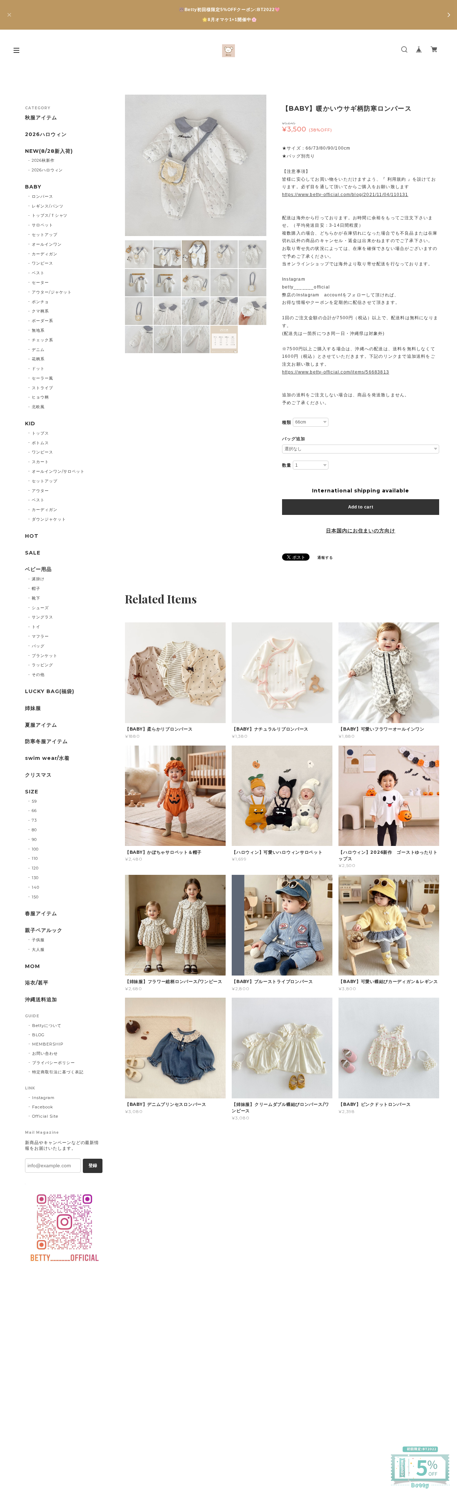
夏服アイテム (41, 725)
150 (35, 896)
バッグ (38, 645)
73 (34, 820)
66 (34, 810)
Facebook (42, 1106)
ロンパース (42, 196)
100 (35, 849)
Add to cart (360, 507)
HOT (32, 536)
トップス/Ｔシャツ (50, 215)
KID (30, 424)
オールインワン (47, 244)
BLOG (38, 1034)
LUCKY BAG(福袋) (49, 691)
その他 (38, 674)
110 (35, 858)
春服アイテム (41, 914)
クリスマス (38, 775)
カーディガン (44, 253)
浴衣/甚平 (37, 983)
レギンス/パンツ (48, 206)
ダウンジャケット (49, 519)
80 (34, 829)
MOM (32, 966)
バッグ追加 (293, 438)
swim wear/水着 (47, 758)
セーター (40, 282)
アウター (40, 490)
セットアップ (44, 234)
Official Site (45, 1116)
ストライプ (42, 387)
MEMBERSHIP (48, 1044)
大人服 (38, 949)
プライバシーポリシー (53, 1062)
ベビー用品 (38, 569)
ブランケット (44, 655)
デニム (38, 349)
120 (35, 868)
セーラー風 (42, 378)
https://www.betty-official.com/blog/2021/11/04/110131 (345, 194)
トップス (40, 433)
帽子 (36, 588)
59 (34, 801)
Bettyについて (46, 1025)
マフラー (40, 636)
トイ (36, 626)
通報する (325, 557)
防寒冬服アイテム (46, 741)
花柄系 (38, 358)
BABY (33, 187)
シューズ (40, 607)
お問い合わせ (45, 1053)
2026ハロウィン (46, 134)
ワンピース (42, 263)
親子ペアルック (43, 930)
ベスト (38, 272)
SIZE (31, 792)
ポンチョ (40, 301)
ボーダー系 (42, 320)
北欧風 (38, 406)
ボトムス (40, 442)
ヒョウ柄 (40, 397)
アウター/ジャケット (52, 292)
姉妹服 (33, 708)
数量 (286, 465)
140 (35, 887)
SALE (32, 553)
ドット (38, 368)
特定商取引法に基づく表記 (58, 1071)
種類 (286, 422)
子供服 (38, 939)
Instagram (43, 1097)
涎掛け (38, 578)
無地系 (38, 330)
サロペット (42, 224)
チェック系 (42, 339)
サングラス (42, 617)
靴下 (36, 598)
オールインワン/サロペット (58, 471)
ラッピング (42, 664)
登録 (93, 1165)
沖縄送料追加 (41, 1000)
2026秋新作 (43, 160)
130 (35, 877)
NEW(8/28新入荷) (49, 151)
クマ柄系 (40, 311)
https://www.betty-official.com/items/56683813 (335, 372)
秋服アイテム (41, 118)
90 (34, 839)
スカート (40, 461)
